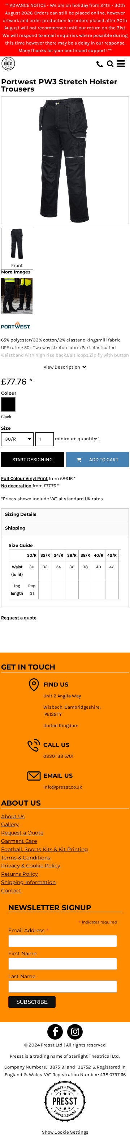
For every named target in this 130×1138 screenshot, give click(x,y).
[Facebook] (55, 1032)
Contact (11, 890)
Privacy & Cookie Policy (30, 865)
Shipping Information (28, 882)
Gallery (10, 824)
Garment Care (19, 841)
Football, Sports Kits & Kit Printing (44, 849)
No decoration (16, 485)
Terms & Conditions (25, 857)
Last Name (21, 976)
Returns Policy (19, 874)
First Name (22, 953)
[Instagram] (75, 1032)
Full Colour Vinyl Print (24, 478)
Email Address (28, 930)
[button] (110, 63)
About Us (13, 816)
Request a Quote (22, 832)
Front (17, 265)
